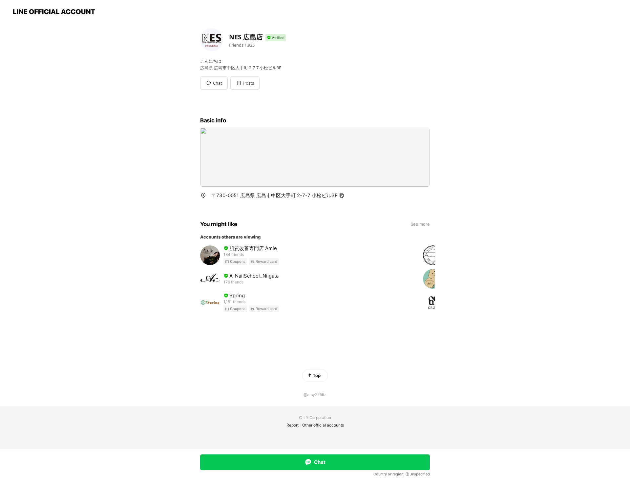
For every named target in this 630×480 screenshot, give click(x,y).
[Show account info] (275, 38)
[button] (245, 83)
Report (292, 425)
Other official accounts (323, 425)
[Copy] (342, 195)
